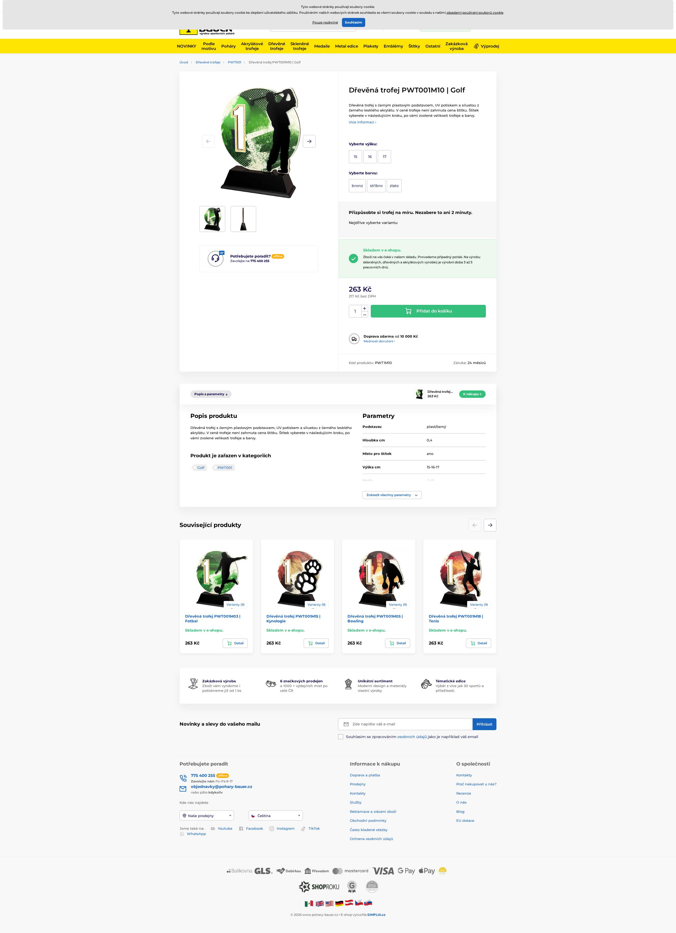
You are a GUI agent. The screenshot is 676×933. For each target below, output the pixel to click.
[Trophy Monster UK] (320, 903)
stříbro (376, 185)
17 (384, 156)
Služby (356, 802)
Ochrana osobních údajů (371, 839)
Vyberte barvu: (363, 173)
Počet (355, 311)
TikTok (314, 828)
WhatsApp (196, 834)
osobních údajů (412, 736)
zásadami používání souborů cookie (475, 13)
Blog (460, 811)
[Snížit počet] (365, 314)
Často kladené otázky (368, 830)
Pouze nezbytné (325, 22)
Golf (200, 467)
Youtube (225, 828)
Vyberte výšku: (363, 144)
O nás (461, 802)
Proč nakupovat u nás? (476, 784)
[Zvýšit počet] (365, 308)
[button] (309, 141)
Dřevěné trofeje (208, 62)
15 (355, 156)
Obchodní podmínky (368, 820)
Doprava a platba (365, 775)
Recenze (463, 793)
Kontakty (357, 793)
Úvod (184, 62)
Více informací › (362, 122)
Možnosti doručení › (379, 341)
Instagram (286, 828)
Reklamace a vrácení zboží (373, 811)
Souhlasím (353, 22)
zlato (394, 185)
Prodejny (357, 784)
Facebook (254, 828)
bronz (357, 185)
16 (370, 156)
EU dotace (465, 820)
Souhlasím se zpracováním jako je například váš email (412, 736)
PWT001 (234, 62)
